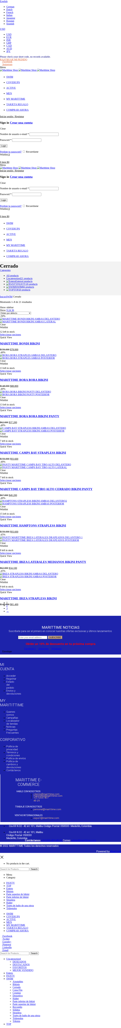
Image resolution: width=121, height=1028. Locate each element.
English (4, 1)
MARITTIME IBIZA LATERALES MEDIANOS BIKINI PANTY (43, 562)
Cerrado (17, 987)
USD (2, 29)
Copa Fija (17, 990)
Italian (9, 15)
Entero (9, 973)
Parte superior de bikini (24, 1004)
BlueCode (115, 851)
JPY (8, 51)
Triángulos (18, 1018)
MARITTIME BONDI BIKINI (20, 343)
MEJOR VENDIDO (23, 970)
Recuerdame (31, 151)
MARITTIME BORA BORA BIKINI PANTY (29, 416)
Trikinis (16, 1021)
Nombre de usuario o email (14, 134)
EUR (9, 37)
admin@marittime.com (83, 840)
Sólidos (16, 1009)
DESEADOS (19, 961)
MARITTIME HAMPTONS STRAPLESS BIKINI (33, 525)
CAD (9, 45)
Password (6, 140)
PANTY (10, 976)
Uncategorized (13, 959)
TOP (8, 1024)
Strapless (17, 1012)
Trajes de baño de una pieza (26, 1015)
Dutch (9, 9)
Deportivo (18, 995)
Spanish (10, 23)
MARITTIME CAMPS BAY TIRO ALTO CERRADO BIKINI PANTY (46, 489)
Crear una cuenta (21, 122)
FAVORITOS (20, 967)
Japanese (10, 18)
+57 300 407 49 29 (52, 840)
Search (34, 869)
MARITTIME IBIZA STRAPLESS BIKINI (28, 598)
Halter (16, 998)
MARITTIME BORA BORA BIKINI (24, 380)
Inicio (3, 296)
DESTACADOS (21, 964)
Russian (10, 21)
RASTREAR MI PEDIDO (13, 59)
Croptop (17, 992)
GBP (8, 43)
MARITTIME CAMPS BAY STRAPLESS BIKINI (33, 452)
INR (8, 40)
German (10, 6)
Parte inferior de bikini (24, 1001)
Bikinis (16, 984)
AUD (9, 48)
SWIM (9, 296)
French (9, 12)
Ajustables (18, 981)
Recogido (17, 1007)
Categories (5, 270)
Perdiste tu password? (11, 151)
